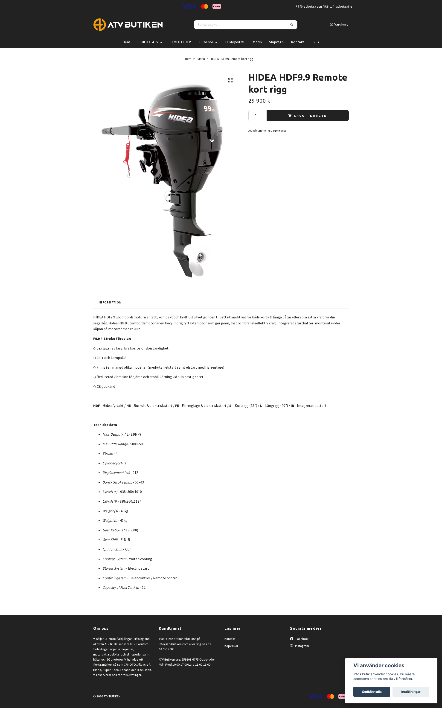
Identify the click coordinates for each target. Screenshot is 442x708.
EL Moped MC (235, 52)
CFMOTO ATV (147, 52)
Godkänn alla (372, 691)
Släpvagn (276, 52)
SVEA (316, 52)
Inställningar (411, 691)
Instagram (301, 656)
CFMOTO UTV (180, 52)
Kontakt (297, 52)
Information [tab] (110, 313)
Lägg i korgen (310, 126)
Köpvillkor (231, 656)
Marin (257, 52)
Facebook (302, 649)
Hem (126, 52)
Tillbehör (205, 52)
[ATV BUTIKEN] (157, 30)
